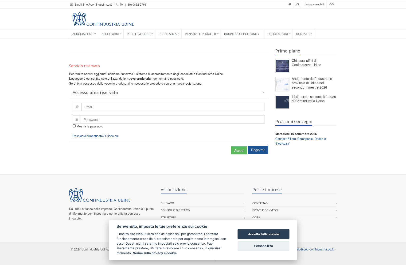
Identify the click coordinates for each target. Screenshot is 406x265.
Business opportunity (241, 34)
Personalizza (263, 246)
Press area (168, 34)
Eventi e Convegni (265, 210)
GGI (331, 4)
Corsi (256, 217)
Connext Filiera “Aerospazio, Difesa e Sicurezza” (300, 141)
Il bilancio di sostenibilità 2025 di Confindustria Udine (314, 98)
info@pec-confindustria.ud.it (315, 249)
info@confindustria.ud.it (98, 4)
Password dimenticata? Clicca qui (96, 136)
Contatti (302, 34)
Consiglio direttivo (175, 210)
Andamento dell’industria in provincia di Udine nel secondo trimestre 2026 (312, 83)
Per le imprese (138, 34)
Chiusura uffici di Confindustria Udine (306, 62)
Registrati (258, 149)
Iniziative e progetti (200, 34)
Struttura (168, 217)
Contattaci (260, 203)
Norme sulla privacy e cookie (155, 253)
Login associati (314, 4)
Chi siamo (167, 203)
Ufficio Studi (278, 34)
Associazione (82, 34)
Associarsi (110, 34)
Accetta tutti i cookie (263, 234)
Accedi (239, 150)
